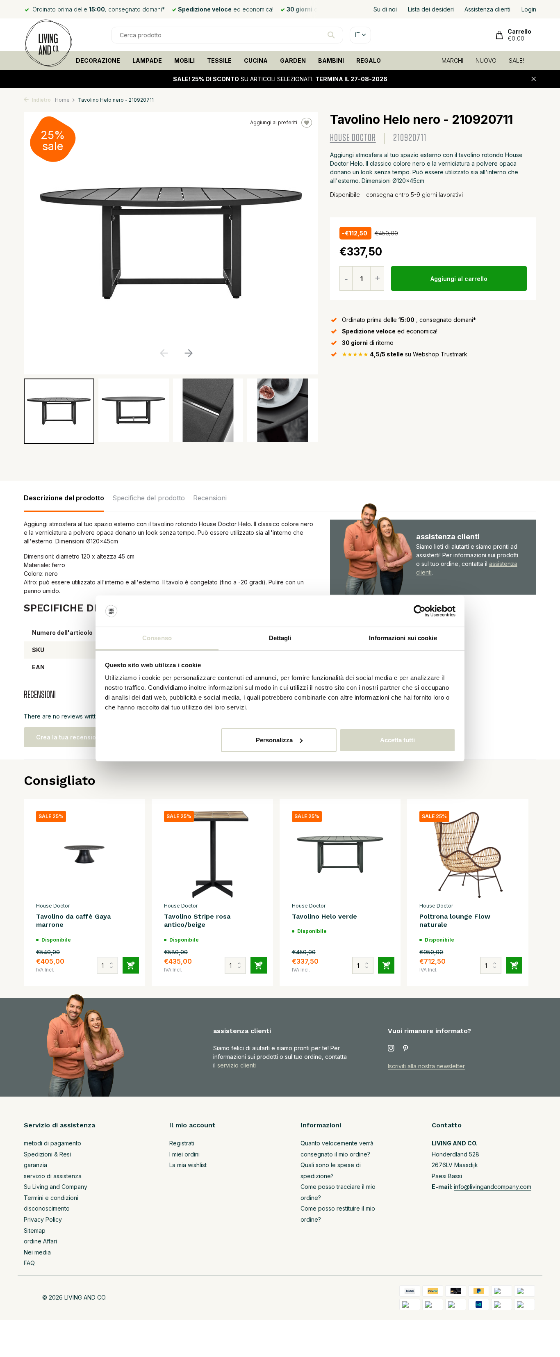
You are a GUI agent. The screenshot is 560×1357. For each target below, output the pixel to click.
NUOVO (486, 60)
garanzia (35, 1164)
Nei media (37, 1252)
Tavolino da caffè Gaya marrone (73, 920)
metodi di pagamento (52, 1143)
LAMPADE (147, 60)
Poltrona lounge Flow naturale (454, 920)
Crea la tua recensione (69, 737)
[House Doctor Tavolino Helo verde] (340, 854)
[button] (188, 353)
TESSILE (219, 60)
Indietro (41, 100)
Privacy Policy (43, 1219)
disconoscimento (47, 1208)
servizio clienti (236, 1065)
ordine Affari (40, 1241)
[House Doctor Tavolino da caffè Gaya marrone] (84, 854)
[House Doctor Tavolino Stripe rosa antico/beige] (212, 854)
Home (62, 100)
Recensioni (210, 498)
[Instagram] (391, 1049)
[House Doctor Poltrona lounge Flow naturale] (467, 854)
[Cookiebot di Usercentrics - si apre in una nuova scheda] (419, 611)
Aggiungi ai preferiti (273, 122)
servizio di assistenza (53, 1175)
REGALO (368, 60)
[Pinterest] (406, 1049)
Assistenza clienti (487, 9)
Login (528, 9)
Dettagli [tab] (280, 637)
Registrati (181, 1143)
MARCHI (452, 60)
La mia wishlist (188, 1164)
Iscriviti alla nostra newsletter (426, 1066)
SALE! (516, 60)
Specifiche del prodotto (148, 498)
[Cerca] (331, 35)
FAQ (29, 1262)
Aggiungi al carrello (458, 278)
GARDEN (293, 60)
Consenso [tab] (157, 637)
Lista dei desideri (431, 9)
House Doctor (353, 138)
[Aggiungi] (131, 965)
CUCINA (256, 60)
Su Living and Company (55, 1186)
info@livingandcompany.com (492, 1186)
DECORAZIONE (98, 60)
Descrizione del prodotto (64, 498)
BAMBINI (331, 60)
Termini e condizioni (51, 1197)
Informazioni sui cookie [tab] (403, 637)
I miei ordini (184, 1154)
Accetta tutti (397, 740)
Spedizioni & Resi (47, 1154)
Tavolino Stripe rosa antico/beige (197, 920)
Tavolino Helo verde (324, 916)
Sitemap (35, 1230)
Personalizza (274, 740)
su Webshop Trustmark (404, 354)
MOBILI (184, 60)
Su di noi (385, 9)
